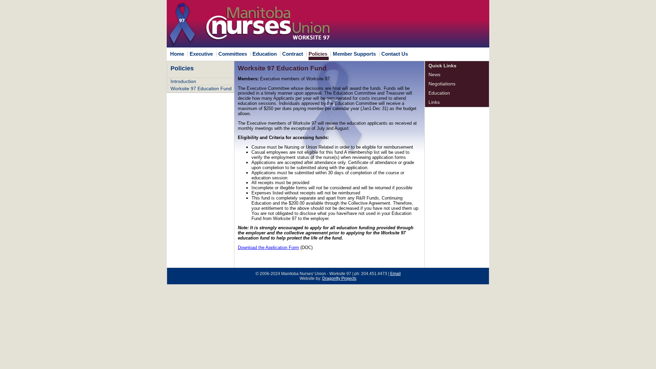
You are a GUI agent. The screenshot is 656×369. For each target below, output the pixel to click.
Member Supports (354, 54)
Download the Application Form (268, 247)
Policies (318, 54)
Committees (232, 54)
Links (434, 102)
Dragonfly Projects (339, 278)
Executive (201, 54)
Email (395, 273)
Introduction (183, 81)
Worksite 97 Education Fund (201, 88)
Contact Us (394, 54)
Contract (292, 54)
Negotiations (441, 83)
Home (177, 54)
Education (264, 54)
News (434, 74)
